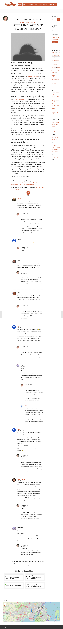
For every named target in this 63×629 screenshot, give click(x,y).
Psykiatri (22, 22)
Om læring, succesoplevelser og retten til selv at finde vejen (56, 149)
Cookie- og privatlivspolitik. (24, 627)
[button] (31, 610)
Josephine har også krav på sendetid (55, 124)
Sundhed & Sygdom (31, 22)
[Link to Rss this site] (57, 627)
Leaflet (47, 621)
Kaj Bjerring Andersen (32, 565)
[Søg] (59, 4)
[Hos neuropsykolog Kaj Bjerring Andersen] (1, 314)
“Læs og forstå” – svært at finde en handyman (56, 54)
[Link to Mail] (59, 627)
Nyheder (5, 11)
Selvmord (41, 565)
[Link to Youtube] (55, 627)
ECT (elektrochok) (19, 99)
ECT (17, 565)
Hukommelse (22, 565)
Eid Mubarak (55, 157)
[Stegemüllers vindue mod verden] (10, 4)
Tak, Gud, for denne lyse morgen (55, 139)
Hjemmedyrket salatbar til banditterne (54, 75)
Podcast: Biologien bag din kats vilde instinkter (55, 107)
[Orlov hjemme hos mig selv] (62, 314)
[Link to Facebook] (53, 627)
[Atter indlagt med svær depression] (28, 47)
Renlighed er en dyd (55, 96)
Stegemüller (54, 52)
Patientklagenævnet (37, 168)
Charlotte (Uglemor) (55, 79)
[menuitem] (20, 4)
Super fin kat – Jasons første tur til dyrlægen (56, 69)
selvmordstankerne (33, 76)
